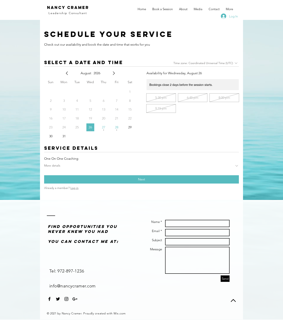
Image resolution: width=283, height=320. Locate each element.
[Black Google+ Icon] (74, 299)
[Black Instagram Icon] (66, 299)
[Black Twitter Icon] (57, 299)
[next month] (113, 73)
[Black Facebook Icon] (49, 299)
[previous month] (66, 73)
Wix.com (120, 313)
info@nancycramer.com (72, 285)
